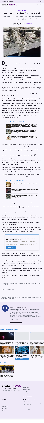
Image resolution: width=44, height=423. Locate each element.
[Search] (37, 5)
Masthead (4, 404)
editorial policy (15, 319)
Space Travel (26, 387)
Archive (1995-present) (28, 396)
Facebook (9, 289)
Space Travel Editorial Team (19, 23)
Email (13, 289)
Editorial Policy (5, 406)
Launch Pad (25, 391)
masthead (12, 298)
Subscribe (40, 1)
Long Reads (25, 394)
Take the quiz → (11, 247)
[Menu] (40, 5)
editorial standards (4, 298)
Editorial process (29, 23)
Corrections (4, 408)
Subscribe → (27, 407)
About (3, 401)
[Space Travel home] (9, 5)
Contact (4, 410)
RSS (30, 409)
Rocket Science (26, 389)
